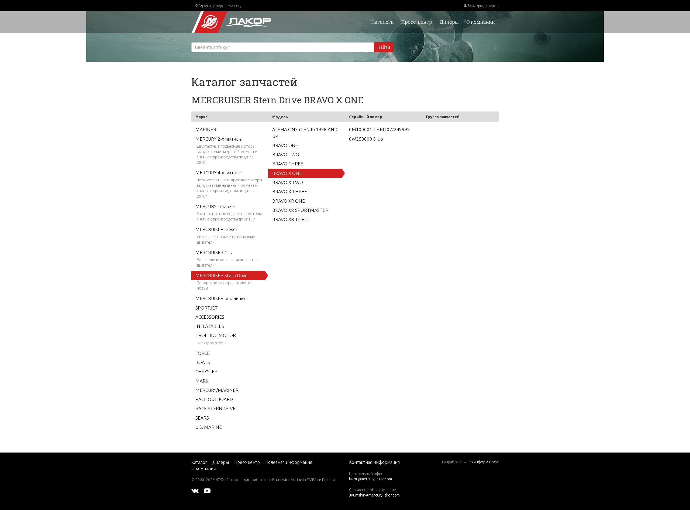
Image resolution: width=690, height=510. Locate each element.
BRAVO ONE (285, 145)
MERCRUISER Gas (213, 252)
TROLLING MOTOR (215, 335)
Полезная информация (288, 462)
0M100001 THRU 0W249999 (379, 129)
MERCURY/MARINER (217, 390)
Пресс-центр (416, 22)
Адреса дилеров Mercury (220, 6)
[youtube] (207, 490)
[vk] (195, 490)
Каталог (199, 462)
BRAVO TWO (285, 154)
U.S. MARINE (208, 427)
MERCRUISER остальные (221, 298)
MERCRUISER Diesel (216, 229)
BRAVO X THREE (289, 191)
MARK (202, 380)
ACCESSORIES (209, 316)
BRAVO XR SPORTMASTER (300, 210)
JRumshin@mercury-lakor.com (374, 495)
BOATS (202, 362)
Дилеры (449, 22)
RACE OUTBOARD (214, 399)
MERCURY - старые (215, 206)
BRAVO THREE (287, 163)
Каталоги (382, 22)
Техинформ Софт (483, 462)
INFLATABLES (209, 326)
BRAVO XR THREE (291, 219)
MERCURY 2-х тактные (218, 138)
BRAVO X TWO (287, 182)
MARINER (205, 129)
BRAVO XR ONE (288, 200)
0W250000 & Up (366, 138)
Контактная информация (374, 462)
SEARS (202, 417)
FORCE (202, 353)
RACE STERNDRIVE (215, 408)
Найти (383, 47)
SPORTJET (206, 307)
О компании (480, 22)
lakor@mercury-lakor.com (370, 479)
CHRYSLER (206, 371)
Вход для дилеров (483, 6)
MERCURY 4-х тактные (218, 172)
